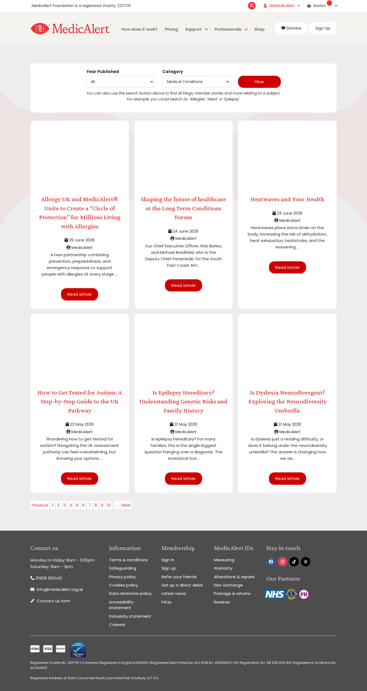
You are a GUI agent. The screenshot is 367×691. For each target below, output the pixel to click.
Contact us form (53, 601)
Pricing (171, 29)
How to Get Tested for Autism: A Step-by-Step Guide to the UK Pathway (79, 401)
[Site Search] (252, 5)
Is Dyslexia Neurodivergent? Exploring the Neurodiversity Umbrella (287, 401)
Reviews (222, 602)
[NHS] (275, 594)
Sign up (168, 568)
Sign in (167, 560)
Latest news (173, 593)
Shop (259, 29)
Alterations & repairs (234, 577)
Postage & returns (232, 593)
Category (172, 71)
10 (109, 505)
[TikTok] (294, 561)
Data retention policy (130, 593)
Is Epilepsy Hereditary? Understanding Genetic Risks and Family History (183, 401)
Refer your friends (179, 577)
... (117, 505)
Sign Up (322, 28)
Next (126, 505)
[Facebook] (271, 561)
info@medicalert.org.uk (60, 589)
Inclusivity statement (130, 616)
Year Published (102, 71)
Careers (117, 624)
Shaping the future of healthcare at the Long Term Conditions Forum (183, 207)
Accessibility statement (121, 604)
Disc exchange (228, 585)
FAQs (166, 602)
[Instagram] (282, 561)
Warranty (223, 568)
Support (193, 29)
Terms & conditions (128, 560)
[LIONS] (292, 594)
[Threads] (305, 561)
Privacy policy (122, 577)
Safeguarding (122, 568)
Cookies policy (123, 585)
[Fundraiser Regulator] (303, 594)
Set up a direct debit (182, 585)
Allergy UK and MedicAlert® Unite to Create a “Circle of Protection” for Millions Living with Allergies (79, 212)
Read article (79, 294)
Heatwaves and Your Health (287, 198)
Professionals (228, 29)
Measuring (224, 560)
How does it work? (139, 29)
